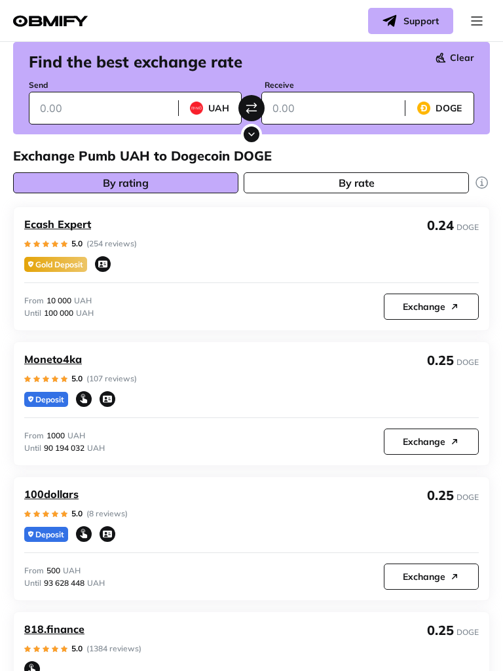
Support (421, 21)
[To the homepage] (50, 21)
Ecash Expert (57, 224)
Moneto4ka (53, 359)
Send (38, 85)
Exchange (424, 307)
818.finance (54, 629)
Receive (279, 85)
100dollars (51, 494)
